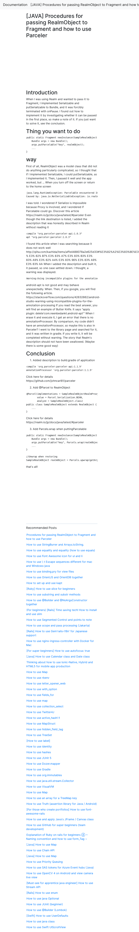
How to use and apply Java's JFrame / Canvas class (60, 819)
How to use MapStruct (40, 723)
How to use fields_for (40, 695)
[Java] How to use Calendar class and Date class (58, 656)
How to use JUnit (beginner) (44, 904)
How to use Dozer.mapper (43, 763)
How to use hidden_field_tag (44, 729)
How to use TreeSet (39, 735)
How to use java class (40, 921)
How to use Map (37, 672)
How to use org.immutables (44, 775)
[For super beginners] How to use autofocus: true (58, 650)
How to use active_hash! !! (43, 717)
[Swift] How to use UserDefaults (47, 915)
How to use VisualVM (40, 786)
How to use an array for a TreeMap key (51, 798)
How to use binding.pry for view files (50, 571)
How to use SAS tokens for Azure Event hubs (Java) (60, 867)
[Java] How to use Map (41, 844)
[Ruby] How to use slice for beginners (50, 588)
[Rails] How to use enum (42, 892)
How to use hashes (38, 752)
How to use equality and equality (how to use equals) (60, 550)
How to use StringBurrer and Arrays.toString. (55, 544)
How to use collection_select (44, 706)
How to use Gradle (38, 769)
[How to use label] (38, 740)
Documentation (15, 5)
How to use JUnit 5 (38, 758)
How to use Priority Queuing (44, 861)
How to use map (37, 700)
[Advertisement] (112, 237)
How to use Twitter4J (40, 712)
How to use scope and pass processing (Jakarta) (58, 625)
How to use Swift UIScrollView (46, 927)
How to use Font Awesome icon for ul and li (54, 556)
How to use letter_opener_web (46, 683)
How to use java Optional (42, 898)
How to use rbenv (37, 677)
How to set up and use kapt (44, 583)
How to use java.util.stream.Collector (50, 781)
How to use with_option (41, 689)
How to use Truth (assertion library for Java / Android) (61, 803)
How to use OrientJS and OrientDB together (54, 577)
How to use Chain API (40, 850)
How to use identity (39, 746)
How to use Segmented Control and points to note (59, 619)
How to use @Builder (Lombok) (46, 910)
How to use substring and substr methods (53, 594)
